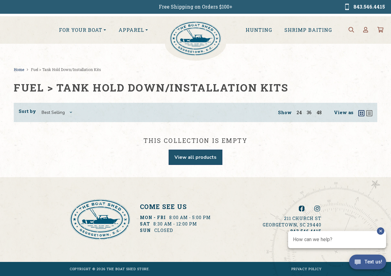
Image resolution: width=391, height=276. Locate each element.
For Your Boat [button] (80, 30)
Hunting (259, 30)
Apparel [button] (131, 30)
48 (319, 112)
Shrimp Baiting (308, 30)
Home (19, 69)
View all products (195, 157)
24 (299, 112)
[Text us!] (367, 263)
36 (309, 112)
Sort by (27, 111)
